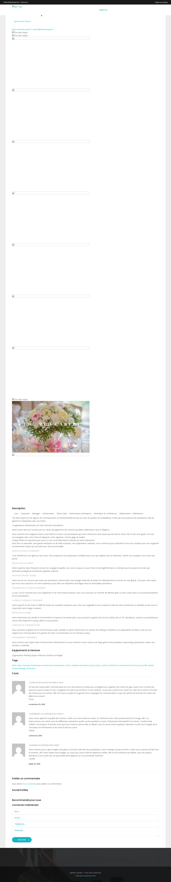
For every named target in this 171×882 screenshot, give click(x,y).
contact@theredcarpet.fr (42, 29)
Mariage (22, 668)
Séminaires (31, 668)
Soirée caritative (72, 665)
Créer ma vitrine (161, 2)
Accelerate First (89, 876)
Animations (84, 665)
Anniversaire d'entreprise (54, 665)
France (23, 2)
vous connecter (29, 783)
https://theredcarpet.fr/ (22, 29)
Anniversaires (37, 665)
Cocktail (104, 665)
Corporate (26, 665)
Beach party (95, 665)
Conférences (113, 665)
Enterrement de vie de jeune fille (133, 665)
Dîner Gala (17, 665)
